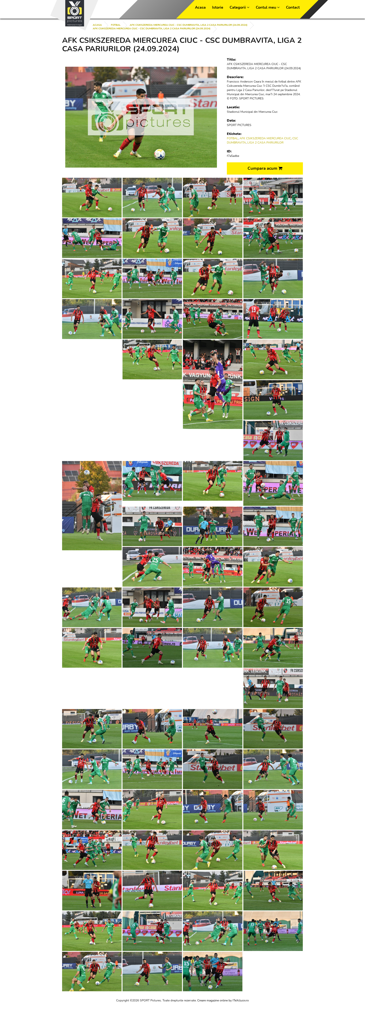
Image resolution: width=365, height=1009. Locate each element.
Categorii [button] (238, 7)
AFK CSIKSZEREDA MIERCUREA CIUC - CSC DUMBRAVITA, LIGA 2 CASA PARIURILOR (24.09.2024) (188, 25)
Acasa (200, 7)
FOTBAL (116, 25)
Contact (293, 7)
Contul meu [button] (266, 7)
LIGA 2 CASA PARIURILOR (265, 143)
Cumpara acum (263, 168)
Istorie (217, 7)
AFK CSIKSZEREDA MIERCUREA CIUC (265, 138)
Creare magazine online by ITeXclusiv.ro (223, 1000)
